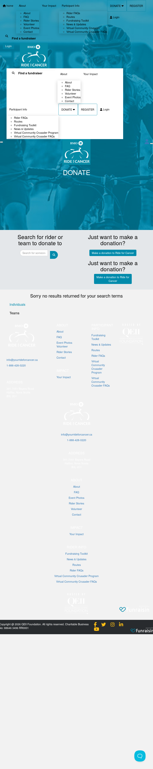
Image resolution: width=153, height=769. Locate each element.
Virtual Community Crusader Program (98, 366)
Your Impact (90, 74)
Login (106, 109)
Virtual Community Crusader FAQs (34, 136)
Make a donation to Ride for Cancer (113, 253)
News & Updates (101, 344)
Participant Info (18, 109)
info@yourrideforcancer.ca (22, 360)
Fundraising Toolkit (98, 337)
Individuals (17, 304)
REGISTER (87, 109)
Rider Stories (64, 352)
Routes (95, 350)
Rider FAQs (98, 356)
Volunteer (62, 346)
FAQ (59, 337)
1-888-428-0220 (16, 365)
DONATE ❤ (68, 109)
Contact (69, 101)
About (63, 74)
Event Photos (64, 342)
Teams (14, 312)
